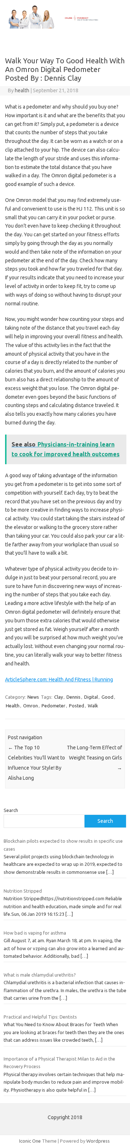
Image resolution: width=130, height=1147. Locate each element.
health (22, 90)
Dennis (73, 696)
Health (13, 705)
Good (107, 696)
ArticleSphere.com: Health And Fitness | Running (59, 679)
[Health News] (65, 27)
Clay (58, 696)
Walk (93, 705)
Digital (91, 696)
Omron (30, 705)
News (33, 696)
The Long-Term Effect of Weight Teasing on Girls (94, 758)
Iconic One (30, 1140)
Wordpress (98, 1140)
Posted (76, 705)
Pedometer (53, 705)
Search (11, 810)
